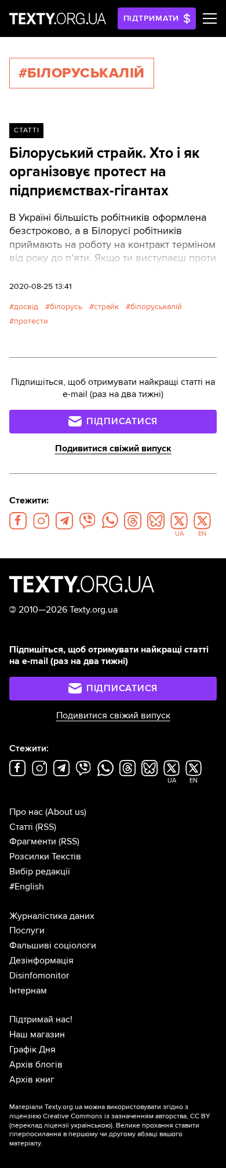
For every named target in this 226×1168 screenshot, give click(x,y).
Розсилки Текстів (45, 856)
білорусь (66, 307)
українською (91, 1125)
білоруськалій (156, 307)
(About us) (65, 812)
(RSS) (45, 827)
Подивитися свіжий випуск (113, 448)
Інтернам (28, 990)
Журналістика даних (51, 916)
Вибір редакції (39, 871)
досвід (26, 307)
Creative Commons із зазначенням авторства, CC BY (126, 1116)
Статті (26, 130)
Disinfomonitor (39, 975)
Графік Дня (32, 1049)
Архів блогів (36, 1064)
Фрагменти (32, 841)
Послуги (27, 930)
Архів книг (31, 1079)
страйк (106, 307)
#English (26, 886)
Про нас (26, 812)
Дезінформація (41, 960)
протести (31, 321)
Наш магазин (37, 1034)
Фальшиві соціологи (52, 945)
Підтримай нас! (40, 1019)
